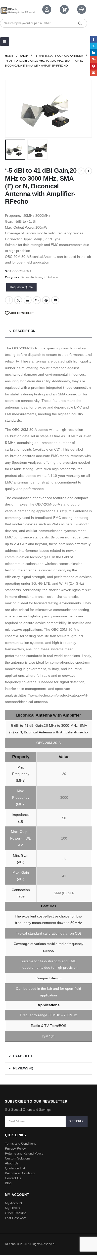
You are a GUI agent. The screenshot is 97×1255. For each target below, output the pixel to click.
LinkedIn (28, 300)
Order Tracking (15, 1213)
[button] (11, 108)
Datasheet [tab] (22, 1056)
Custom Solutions (18, 1158)
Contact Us (13, 1178)
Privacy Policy (15, 1148)
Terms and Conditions (20, 1143)
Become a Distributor (20, 1173)
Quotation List (15, 1168)
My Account (13, 1203)
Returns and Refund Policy (24, 1153)
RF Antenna (51, 277)
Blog (8, 1183)
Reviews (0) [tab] (23, 1068)
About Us (11, 1163)
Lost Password (15, 1218)
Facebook (9, 300)
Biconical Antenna (31, 277)
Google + (37, 300)
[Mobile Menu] (4, 41)
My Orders (12, 1208)
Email (55, 300)
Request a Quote (21, 287)
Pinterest (46, 300)
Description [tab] (24, 331)
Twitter (18, 300)
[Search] (80, 23)
